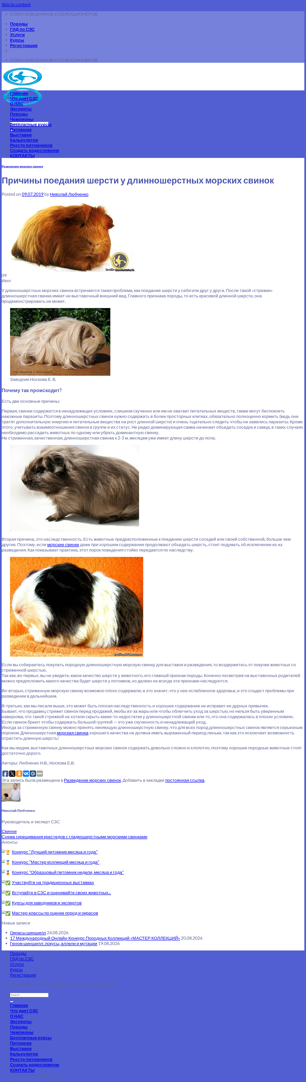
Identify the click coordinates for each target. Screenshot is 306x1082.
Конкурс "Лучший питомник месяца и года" (55, 851)
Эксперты (21, 108)
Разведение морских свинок (22, 166)
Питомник (21, 129)
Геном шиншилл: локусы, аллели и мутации (53, 943)
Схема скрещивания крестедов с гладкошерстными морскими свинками (74, 836)
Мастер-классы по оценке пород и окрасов (55, 912)
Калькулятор (24, 139)
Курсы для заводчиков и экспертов (47, 902)
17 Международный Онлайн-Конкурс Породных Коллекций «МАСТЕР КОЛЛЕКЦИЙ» (95, 937)
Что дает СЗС (24, 98)
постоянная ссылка (184, 780)
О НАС (16, 103)
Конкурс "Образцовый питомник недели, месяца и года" (68, 872)
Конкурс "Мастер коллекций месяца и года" (55, 861)
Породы (19, 23)
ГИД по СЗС (22, 29)
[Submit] (11, 1001)
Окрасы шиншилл (28, 932)
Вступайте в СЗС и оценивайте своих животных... (61, 892)
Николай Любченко (69, 194)
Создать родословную (34, 150)
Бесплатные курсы (31, 124)
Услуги (17, 34)
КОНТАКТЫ (22, 155)
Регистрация (23, 45)
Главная (19, 93)
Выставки (21, 134)
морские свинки (63, 544)
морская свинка (72, 732)
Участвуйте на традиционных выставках (53, 882)
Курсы (17, 39)
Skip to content (16, 4)
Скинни (9, 831)
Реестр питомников (31, 145)
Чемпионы (22, 119)
